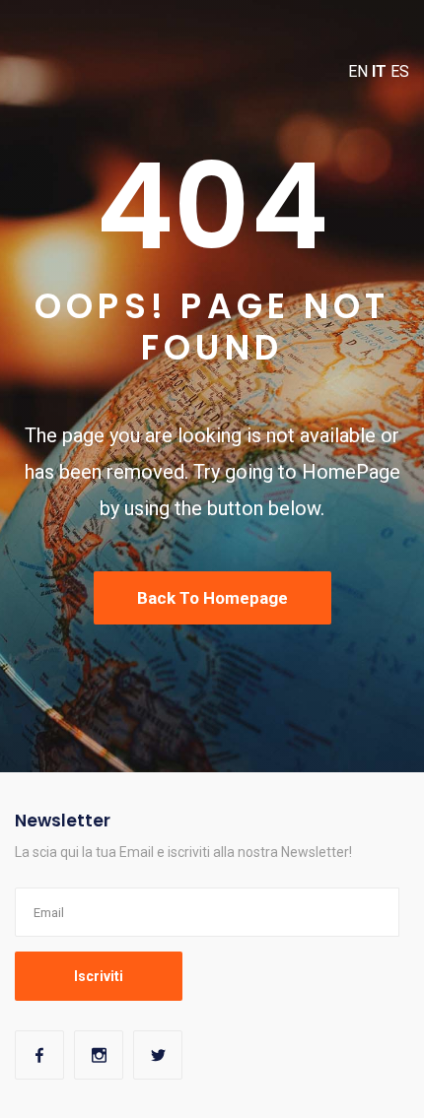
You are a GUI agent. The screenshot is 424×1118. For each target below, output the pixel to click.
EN (358, 71)
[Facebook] (39, 1055)
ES (399, 71)
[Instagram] (98, 1055)
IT (379, 71)
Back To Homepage (212, 598)
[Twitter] (157, 1055)
